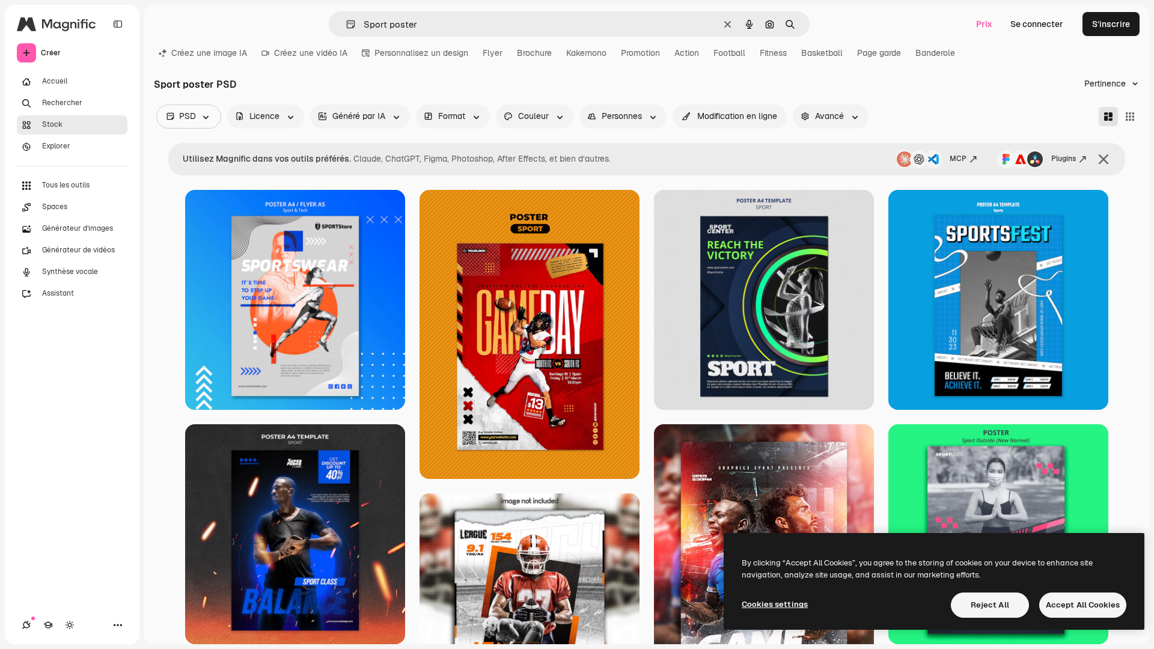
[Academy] (48, 625)
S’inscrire (1111, 24)
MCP (958, 158)
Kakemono (586, 52)
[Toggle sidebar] (117, 24)
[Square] (1130, 116)
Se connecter (1036, 24)
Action (686, 52)
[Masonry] (1108, 116)
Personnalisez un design (421, 52)
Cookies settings (775, 604)
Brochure (534, 52)
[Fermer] (1103, 159)
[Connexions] (26, 625)
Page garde (879, 52)
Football (729, 52)
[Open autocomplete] (345, 24)
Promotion (640, 52)
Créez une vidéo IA (310, 52)
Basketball (822, 52)
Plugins (1063, 158)
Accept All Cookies (1083, 605)
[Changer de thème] (69, 625)
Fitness (773, 52)
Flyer (492, 52)
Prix (984, 24)
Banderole (935, 52)
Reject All (990, 605)
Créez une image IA (209, 52)
